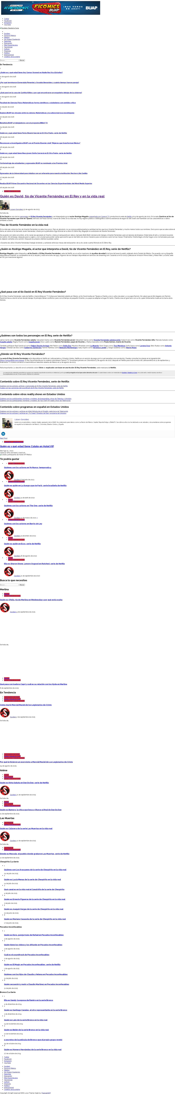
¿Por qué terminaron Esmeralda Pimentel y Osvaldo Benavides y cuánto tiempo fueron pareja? (39, 83)
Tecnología (8, 47)
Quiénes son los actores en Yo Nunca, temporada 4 (27, 467)
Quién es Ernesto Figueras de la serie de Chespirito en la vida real (34, 899)
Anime (6, 775)
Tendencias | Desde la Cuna (14, 701)
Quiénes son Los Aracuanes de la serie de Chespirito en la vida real (35, 869)
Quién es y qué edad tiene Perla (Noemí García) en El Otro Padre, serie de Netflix (33, 133)
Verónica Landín (99, 348)
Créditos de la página (12, 57)
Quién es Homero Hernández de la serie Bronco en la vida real (32, 1049)
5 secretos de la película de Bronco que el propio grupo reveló (33, 1040)
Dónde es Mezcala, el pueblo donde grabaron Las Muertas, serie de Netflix (34, 854)
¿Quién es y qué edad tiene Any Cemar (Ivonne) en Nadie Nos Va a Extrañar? (31, 72)
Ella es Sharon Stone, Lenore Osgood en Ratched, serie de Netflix (34, 564)
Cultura (6, 49)
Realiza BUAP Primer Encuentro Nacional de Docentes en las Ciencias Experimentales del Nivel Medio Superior (46, 183)
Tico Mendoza (119, 346)
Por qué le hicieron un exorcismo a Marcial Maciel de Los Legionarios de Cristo (36, 762)
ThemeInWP (46, 1093)
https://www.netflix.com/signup (12, 360)
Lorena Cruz (145, 346)
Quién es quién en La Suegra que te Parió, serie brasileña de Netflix (35, 485)
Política (7, 53)
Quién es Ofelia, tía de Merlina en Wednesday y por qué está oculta (31, 600)
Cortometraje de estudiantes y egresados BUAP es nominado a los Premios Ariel (33, 163)
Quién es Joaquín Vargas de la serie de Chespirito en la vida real (33, 909)
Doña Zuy (67, 346)
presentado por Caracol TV (99, 217)
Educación (8, 43)
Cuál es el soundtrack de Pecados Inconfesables (26, 955)
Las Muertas (8, 823)
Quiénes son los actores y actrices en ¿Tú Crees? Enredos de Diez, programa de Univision (33, 413)
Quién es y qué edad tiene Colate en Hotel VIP (27, 446)
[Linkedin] (3, 434)
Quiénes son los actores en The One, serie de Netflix (28, 505)
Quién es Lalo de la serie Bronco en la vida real (25, 1020)
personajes (24, 217)
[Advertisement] (61, 274)
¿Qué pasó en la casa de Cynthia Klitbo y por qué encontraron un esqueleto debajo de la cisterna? (41, 93)
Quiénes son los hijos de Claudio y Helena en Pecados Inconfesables (36, 974)
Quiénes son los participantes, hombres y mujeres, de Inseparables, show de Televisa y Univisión (35, 399)
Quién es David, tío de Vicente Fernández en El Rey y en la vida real (52, 196)
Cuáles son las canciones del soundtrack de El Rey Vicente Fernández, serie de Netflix (32, 388)
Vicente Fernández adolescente (107, 340)
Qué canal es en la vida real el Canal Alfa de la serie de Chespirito (34, 889)
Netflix (129, 217)
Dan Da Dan (8, 777)
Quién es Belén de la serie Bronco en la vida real (26, 1030)
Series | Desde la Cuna (12, 191)
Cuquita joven (34, 342)
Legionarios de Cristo (12, 697)
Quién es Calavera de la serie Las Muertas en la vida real (26, 828)
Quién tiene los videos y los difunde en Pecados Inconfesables (33, 945)
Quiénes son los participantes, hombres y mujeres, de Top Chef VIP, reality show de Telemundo (35, 401)
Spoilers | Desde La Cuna (129, 372)
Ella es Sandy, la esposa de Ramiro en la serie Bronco (28, 1000)
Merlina (6, 37)
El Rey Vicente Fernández (41, 217)
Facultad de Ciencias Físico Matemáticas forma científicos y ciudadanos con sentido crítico (38, 103)
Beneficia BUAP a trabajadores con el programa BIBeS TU (24, 123)
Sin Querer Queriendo (12, 39)
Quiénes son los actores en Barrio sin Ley (23, 523)
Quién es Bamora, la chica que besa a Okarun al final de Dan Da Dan (30, 810)
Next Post (3, 438)
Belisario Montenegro (68, 348)
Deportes (7, 41)
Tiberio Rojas (131, 348)
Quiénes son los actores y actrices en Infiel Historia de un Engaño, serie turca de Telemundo (34, 411)
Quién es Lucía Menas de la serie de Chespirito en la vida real (32, 879)
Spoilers (7, 34)
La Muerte (94, 346)
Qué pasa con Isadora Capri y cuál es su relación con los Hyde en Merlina (33, 684)
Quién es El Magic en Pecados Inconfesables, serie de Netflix (32, 964)
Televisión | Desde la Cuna (13, 442)
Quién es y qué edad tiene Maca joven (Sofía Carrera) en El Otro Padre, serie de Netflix (36, 153)
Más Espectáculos (11, 45)
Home (10, 500)
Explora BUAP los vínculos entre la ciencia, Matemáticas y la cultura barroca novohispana (37, 113)
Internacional (9, 55)
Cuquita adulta (6, 342)
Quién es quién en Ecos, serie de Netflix (22, 544)
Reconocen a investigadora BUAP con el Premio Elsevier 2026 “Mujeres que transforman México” (40, 143)
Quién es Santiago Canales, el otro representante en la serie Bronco (35, 1010)
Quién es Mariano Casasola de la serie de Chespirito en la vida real (35, 919)
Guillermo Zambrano (33, 348)
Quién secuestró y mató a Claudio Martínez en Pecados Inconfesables (36, 984)
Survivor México (10, 35)
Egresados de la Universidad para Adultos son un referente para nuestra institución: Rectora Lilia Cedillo (44, 173)
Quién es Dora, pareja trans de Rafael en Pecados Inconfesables (34, 935)
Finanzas (7, 51)
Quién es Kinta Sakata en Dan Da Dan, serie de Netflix (24, 783)
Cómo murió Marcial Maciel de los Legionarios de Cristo (26, 705)
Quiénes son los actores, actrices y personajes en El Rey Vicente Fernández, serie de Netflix (34, 386)
